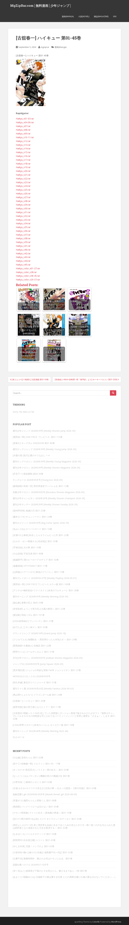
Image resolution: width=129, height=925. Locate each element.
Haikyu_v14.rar (23, 148)
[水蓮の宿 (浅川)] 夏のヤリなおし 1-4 (31, 455)
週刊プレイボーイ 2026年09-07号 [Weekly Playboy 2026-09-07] (44, 578)
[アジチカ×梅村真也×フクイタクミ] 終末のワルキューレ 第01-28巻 (46, 590)
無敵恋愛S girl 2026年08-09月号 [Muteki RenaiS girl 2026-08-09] (45, 794)
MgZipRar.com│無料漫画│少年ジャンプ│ (41, 5)
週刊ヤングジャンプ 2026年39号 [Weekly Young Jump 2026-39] (44, 449)
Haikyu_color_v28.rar (26, 272)
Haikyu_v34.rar (23, 223)
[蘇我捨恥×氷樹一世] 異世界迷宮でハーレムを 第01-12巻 (41, 486)
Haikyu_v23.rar (23, 182)
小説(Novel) (83, 16)
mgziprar (45, 47)
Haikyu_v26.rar (23, 193)
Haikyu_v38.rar (23, 238)
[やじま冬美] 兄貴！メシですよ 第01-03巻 (33, 846)
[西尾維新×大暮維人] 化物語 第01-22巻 (32, 645)
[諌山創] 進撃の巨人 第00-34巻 (28, 602)
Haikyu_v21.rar (23, 174)
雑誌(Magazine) (101, 16)
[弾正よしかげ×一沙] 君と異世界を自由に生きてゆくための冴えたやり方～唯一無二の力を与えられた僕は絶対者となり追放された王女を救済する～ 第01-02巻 (64, 826)
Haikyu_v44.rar (23, 260)
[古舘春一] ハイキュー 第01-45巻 (29, 700)
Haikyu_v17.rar (23, 159)
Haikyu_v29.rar (23, 204)
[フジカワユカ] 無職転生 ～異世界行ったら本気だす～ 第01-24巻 (45, 639)
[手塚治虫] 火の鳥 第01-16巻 (27, 547)
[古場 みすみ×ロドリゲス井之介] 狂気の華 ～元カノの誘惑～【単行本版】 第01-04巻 (54, 788)
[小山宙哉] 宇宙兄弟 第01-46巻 (28, 553)
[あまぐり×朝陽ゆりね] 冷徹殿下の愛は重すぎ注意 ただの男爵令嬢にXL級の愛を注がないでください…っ (64, 876)
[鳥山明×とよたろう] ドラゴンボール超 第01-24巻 (37, 694)
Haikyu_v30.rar (23, 208)
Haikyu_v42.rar (23, 253)
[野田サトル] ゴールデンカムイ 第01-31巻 (33, 651)
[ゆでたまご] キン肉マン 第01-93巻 (30, 627)
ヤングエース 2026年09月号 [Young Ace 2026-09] (38, 479)
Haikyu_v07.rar (23, 126)
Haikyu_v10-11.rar (25, 137)
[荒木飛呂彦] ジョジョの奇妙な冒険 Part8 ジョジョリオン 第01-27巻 (47, 670)
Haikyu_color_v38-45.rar (28, 275)
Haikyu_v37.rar (23, 234)
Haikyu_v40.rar (23, 249)
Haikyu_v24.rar (23, 185)
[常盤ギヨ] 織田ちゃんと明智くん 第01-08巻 (34, 800)
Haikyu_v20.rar (23, 170)
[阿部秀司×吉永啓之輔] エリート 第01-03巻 (34, 840)
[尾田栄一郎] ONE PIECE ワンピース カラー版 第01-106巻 (41, 584)
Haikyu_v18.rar (23, 163)
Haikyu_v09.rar (23, 133)
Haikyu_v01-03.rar (25, 118)
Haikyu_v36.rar (23, 230)
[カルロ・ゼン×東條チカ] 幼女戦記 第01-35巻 (35, 541)
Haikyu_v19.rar (23, 167)
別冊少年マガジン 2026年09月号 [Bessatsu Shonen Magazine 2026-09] (48, 492)
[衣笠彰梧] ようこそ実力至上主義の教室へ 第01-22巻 (39, 608)
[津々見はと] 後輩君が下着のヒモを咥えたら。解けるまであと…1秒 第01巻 (50, 870)
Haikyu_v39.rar (23, 242)
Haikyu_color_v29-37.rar (28, 279)
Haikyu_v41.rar (23, 245)
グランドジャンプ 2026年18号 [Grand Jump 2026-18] (39, 633)
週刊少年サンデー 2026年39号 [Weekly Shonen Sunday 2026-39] (45, 504)
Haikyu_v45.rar (23, 264)
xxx (114, 16)
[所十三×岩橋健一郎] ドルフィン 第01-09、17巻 (36, 763)
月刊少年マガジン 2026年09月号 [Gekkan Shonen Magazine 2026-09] (48, 657)
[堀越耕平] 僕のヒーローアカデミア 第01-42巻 (36, 559)
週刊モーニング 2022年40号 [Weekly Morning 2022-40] (40, 731)
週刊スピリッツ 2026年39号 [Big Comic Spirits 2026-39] (41, 522)
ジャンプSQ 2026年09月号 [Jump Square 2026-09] (38, 664)
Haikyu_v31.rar (23, 212)
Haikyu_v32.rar (23, 215)
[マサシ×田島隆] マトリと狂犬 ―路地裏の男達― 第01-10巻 (42, 812)
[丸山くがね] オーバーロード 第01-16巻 (32, 528)
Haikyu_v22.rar (23, 178)
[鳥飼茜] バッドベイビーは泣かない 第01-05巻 (36, 806)
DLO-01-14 (18, 737)
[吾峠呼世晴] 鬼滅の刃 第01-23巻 (29, 510)
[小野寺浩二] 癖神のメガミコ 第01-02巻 (32, 782)
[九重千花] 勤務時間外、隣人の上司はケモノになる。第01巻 (42, 858)
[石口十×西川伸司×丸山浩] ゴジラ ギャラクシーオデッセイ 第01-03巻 (47, 818)
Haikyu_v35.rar (23, 227)
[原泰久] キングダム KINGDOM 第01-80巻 (34, 443)
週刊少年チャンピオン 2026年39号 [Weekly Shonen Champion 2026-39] (49, 498)
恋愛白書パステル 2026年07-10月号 (30, 864)
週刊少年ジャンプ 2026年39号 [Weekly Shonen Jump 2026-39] (44, 430)
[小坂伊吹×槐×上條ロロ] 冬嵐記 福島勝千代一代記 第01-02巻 (43, 852)
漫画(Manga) (68, 16)
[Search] (113, 393)
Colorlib (96, 921)
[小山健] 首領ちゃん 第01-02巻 (28, 757)
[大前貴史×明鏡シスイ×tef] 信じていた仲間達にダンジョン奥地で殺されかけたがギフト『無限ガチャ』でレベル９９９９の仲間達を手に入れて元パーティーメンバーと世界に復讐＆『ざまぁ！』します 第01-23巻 (64, 716)
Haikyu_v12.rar (23, 141)
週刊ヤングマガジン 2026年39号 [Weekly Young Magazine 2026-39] (47, 461)
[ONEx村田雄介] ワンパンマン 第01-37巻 (33, 621)
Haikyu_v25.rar (23, 189)
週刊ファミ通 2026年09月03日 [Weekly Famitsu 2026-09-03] (43, 688)
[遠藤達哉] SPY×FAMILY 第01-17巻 (30, 565)
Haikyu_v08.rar (23, 129)
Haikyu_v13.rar (23, 144)
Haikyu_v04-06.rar (25, 122)
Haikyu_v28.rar (23, 201)
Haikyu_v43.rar (23, 257)
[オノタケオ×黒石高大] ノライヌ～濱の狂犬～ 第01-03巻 (41, 769)
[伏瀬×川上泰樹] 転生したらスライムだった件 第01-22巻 (41, 535)
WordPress (116, 921)
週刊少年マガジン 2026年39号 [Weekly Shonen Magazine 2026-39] (46, 467)
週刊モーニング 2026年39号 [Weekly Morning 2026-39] (40, 596)
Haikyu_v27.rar (23, 197)
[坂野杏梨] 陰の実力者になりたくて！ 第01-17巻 (37, 706)
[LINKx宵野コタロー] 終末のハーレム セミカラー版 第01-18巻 (43, 724)
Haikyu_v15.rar (23, 152)
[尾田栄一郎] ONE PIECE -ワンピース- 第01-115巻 (37, 436)
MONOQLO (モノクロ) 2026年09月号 (31, 676)
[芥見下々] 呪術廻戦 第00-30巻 (28, 473)
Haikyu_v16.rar (23, 156)
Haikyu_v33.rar (23, 219)
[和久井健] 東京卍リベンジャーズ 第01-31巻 (34, 682)
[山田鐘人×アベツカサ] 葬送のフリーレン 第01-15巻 (38, 571)
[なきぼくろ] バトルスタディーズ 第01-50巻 (34, 833)
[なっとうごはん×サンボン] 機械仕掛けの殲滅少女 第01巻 (41, 775)
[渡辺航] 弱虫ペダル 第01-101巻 (29, 614)
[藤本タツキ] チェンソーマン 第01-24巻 (32, 516)
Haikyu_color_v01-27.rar (28, 268)
